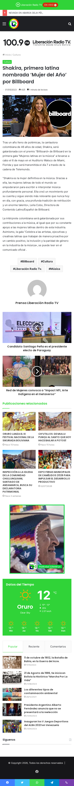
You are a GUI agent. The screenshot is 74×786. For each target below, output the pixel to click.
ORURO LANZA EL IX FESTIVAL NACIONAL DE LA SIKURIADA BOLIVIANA (18, 437)
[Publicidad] (37, 42)
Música (55, 269)
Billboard (28, 261)
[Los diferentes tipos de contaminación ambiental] (12, 694)
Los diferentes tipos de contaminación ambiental (40, 691)
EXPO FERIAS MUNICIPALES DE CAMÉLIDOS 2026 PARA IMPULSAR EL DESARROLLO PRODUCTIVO (54, 477)
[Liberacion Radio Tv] (14, 23)
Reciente (34, 646)
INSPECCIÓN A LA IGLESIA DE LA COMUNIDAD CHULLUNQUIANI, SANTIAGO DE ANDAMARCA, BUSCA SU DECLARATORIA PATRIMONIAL (18, 481)
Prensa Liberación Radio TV (37, 303)
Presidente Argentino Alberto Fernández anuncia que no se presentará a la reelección (42, 708)
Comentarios (58, 646)
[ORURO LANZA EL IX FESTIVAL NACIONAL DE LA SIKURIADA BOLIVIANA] (19, 421)
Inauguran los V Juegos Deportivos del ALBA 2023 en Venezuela (46, 723)
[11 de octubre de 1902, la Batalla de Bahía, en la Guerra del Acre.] (12, 662)
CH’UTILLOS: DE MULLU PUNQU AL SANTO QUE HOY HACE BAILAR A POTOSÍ (54, 437)
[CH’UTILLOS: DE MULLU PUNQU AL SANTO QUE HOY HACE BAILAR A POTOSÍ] (54, 421)
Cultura (16, 54)
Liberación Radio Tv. (28, 269)
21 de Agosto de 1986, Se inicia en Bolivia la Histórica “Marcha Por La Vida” (45, 676)
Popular (13, 646)
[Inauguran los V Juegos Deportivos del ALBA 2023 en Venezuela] (12, 726)
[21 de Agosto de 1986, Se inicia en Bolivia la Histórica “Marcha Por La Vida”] (12, 677)
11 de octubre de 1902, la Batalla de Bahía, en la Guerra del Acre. (46, 659)
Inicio (8, 54)
